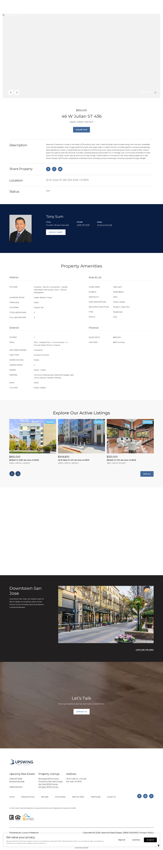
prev (10, 92)
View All (147, 474)
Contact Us (111, 797)
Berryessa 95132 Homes (48, 779)
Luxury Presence (30, 832)
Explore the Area (145, 650)
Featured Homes (27, 797)
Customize (136, 840)
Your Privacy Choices (81, 847)
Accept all (150, 840)
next (16, 92)
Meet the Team (78, 797)
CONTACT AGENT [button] (56, 232)
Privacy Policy (147, 832)
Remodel (44, 797)
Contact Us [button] (81, 712)
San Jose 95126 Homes (48, 784)
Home (11, 797)
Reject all (121, 840)
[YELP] (151, 796)
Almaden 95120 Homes (48, 787)
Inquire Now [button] (81, 130)
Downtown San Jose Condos (50, 781)
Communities (60, 797)
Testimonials (95, 797)
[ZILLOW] (145, 796)
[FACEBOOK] (139, 796)
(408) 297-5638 (83, 225)
